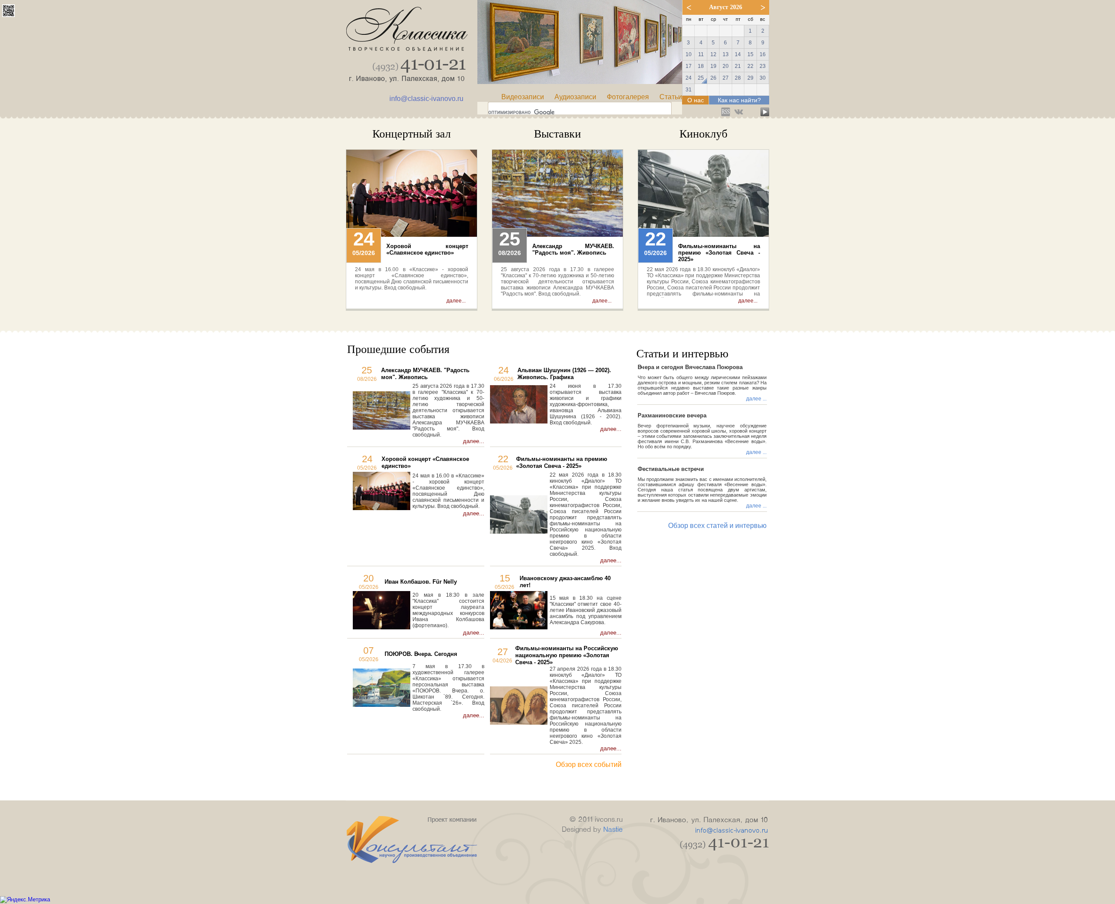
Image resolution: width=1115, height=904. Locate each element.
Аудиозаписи (575, 97)
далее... (456, 301)
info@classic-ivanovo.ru (426, 98)
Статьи (670, 97)
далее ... (756, 399)
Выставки (557, 134)
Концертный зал (411, 134)
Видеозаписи (522, 97)
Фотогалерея (628, 97)
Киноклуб (703, 134)
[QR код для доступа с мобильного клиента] (8, 14)
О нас (695, 100)
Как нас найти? (739, 100)
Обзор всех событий (589, 764)
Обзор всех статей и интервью (717, 525)
